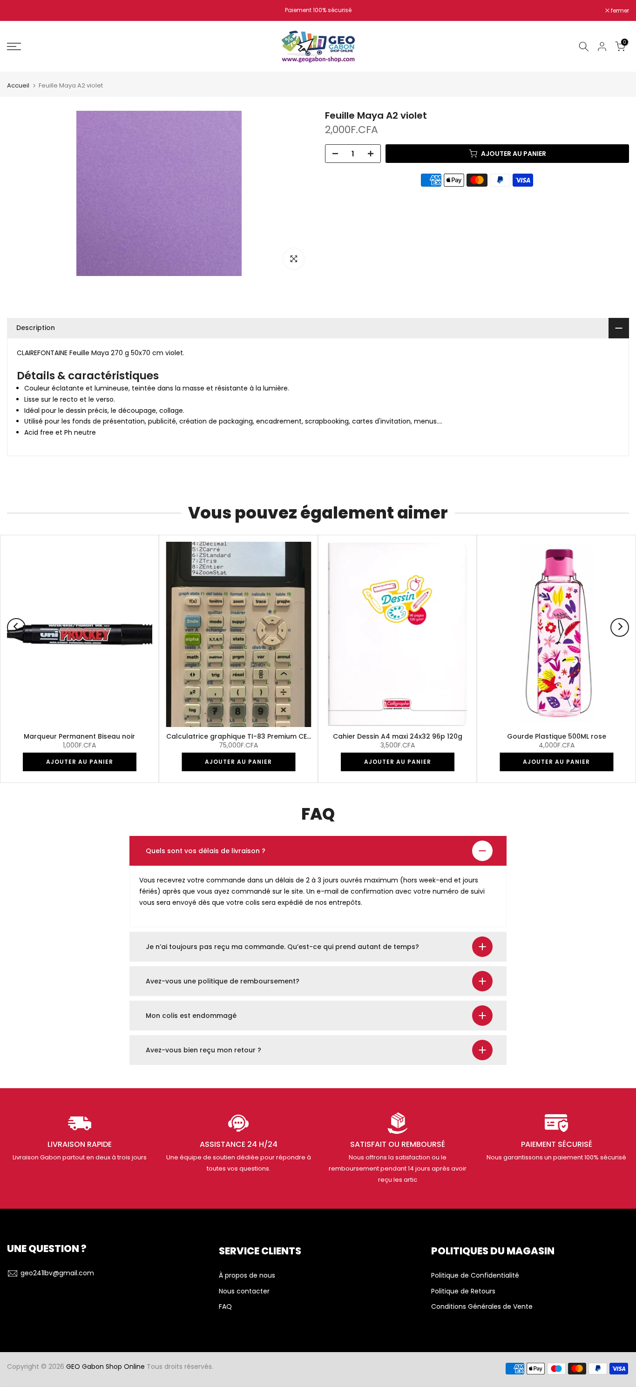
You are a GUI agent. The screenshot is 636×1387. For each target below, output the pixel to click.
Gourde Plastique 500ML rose (556, 736)
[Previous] (16, 627)
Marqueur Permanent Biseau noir (79, 736)
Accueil (18, 85)
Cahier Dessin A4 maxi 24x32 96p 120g (397, 736)
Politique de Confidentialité (475, 1275)
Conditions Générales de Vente (482, 1306)
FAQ (225, 1306)
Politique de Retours (463, 1291)
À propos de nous (247, 1275)
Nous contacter (244, 1291)
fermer (21, 10)
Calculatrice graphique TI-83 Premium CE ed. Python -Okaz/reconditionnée (294, 736)
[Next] (619, 627)
